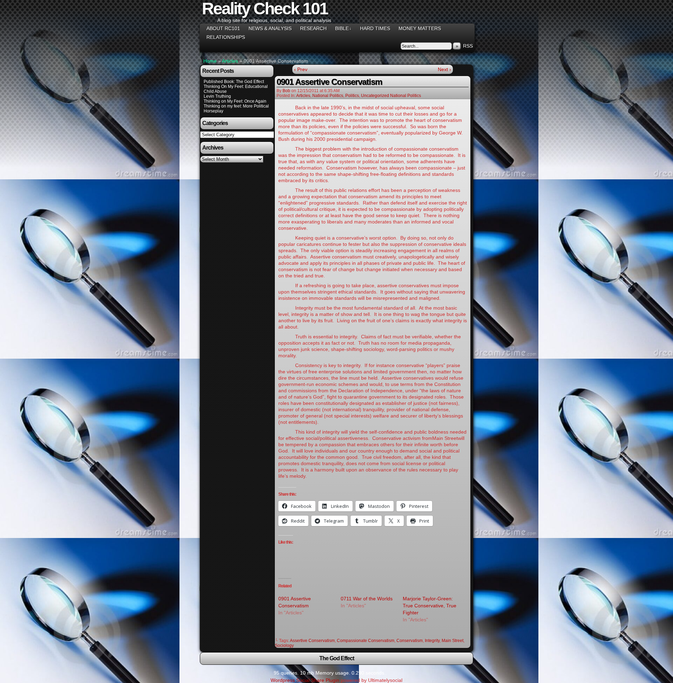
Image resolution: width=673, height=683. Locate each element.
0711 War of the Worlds (367, 598)
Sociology (284, 645)
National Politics (327, 95)
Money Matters (420, 28)
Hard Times (375, 28)
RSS (468, 46)
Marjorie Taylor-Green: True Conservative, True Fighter (429, 605)
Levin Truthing (217, 96)
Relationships (225, 37)
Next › (444, 69)
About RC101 (223, 28)
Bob (286, 90)
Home (210, 61)
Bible (343, 28)
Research (313, 28)
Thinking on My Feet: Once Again (235, 101)
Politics (352, 95)
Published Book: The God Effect (234, 81)
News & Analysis (270, 28)
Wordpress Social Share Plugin (306, 680)
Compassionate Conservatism (365, 640)
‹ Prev (300, 69)
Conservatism (409, 640)
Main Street (452, 640)
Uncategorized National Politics (391, 95)
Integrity (432, 640)
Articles (230, 61)
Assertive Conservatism (312, 640)
